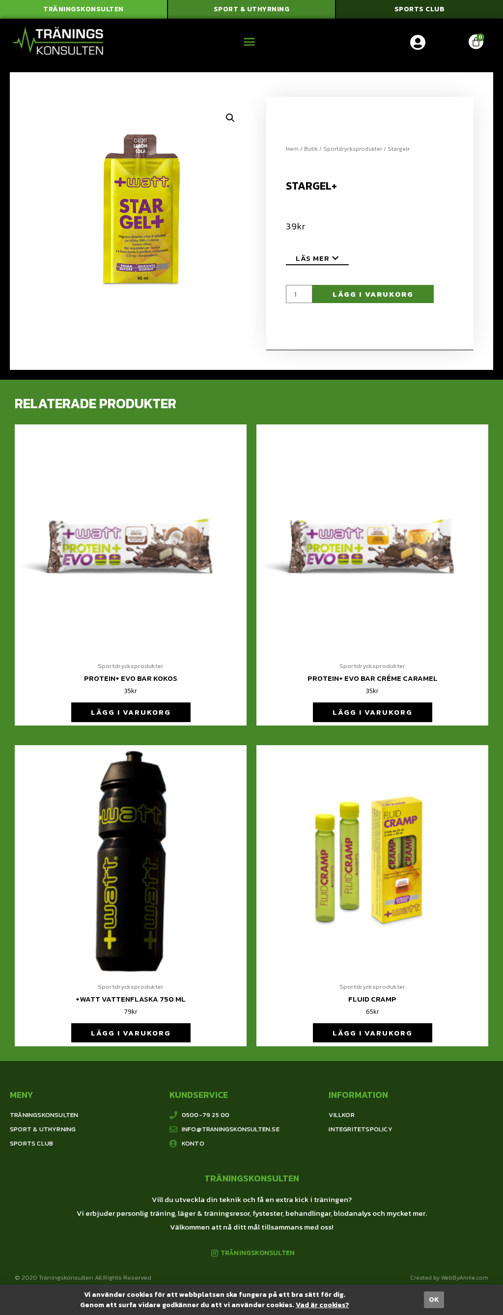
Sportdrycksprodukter (352, 148)
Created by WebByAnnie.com (449, 1277)
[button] (83, 9)
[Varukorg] (476, 41)
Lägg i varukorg (373, 294)
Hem (292, 148)
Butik (311, 148)
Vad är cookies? (322, 1305)
